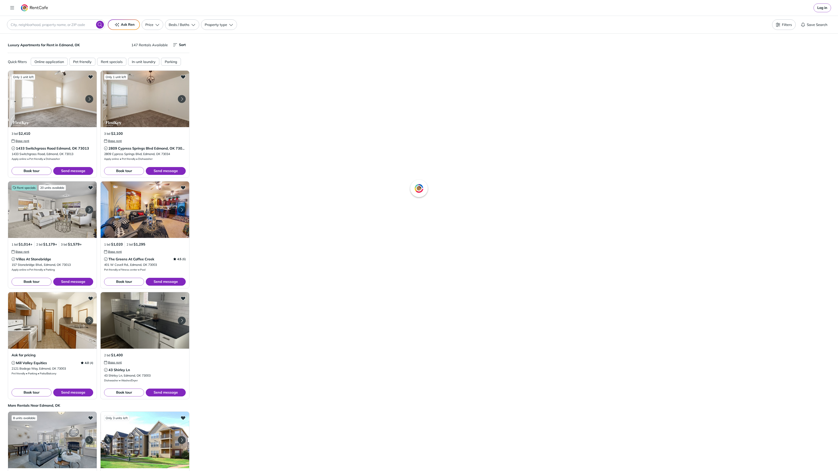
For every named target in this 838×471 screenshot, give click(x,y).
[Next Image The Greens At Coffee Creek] (182, 210)
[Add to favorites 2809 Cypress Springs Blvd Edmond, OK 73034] (183, 77)
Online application (49, 62)
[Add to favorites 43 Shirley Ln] (183, 298)
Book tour (31, 171)
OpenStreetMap (536, 458)
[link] (822, 7)
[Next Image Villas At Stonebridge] (89, 210)
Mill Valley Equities (31, 363)
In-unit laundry (144, 62)
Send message (73, 171)
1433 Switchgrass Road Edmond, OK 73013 (52, 148)
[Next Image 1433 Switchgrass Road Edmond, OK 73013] (89, 99)
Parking (171, 62)
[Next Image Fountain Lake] (89, 440)
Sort (182, 45)
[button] (52, 99)
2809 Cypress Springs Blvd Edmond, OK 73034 (147, 148)
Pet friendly (82, 62)
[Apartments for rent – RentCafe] (34, 7)
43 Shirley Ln (119, 370)
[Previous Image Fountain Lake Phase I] (108, 440)
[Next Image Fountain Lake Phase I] (182, 440)
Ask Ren (128, 24)
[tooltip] (20, 141)
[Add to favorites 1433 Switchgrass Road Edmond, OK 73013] (90, 77)
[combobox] (56, 24)
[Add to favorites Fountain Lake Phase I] (183, 418)
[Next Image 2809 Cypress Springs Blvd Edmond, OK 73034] (182, 99)
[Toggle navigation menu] (12, 8)
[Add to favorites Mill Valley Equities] (90, 298)
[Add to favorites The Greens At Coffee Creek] (183, 187)
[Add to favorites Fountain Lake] (90, 418)
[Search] (100, 25)
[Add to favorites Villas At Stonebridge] (90, 187)
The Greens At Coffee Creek (131, 259)
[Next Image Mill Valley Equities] (89, 320)
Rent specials (112, 62)
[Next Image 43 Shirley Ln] (182, 320)
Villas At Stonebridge (33, 259)
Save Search (817, 24)
